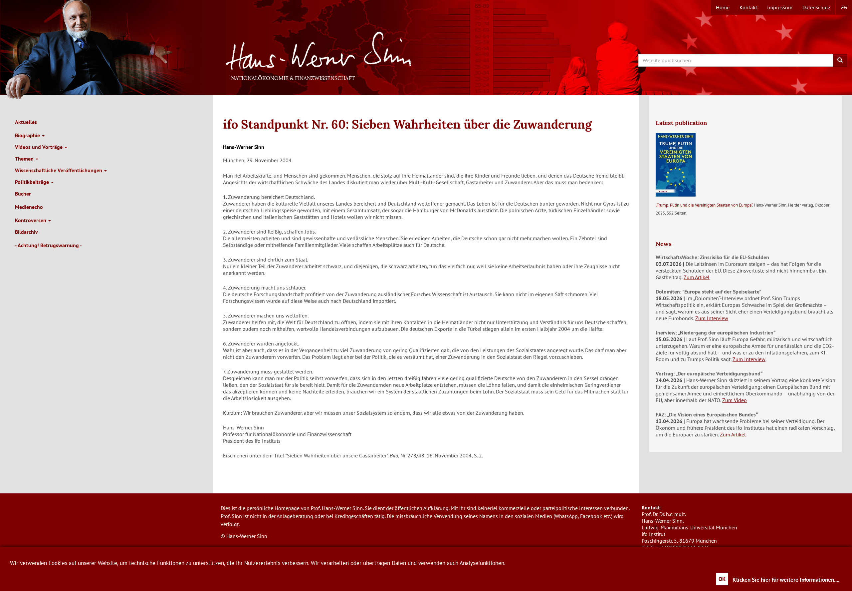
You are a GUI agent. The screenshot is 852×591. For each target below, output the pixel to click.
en (844, 7)
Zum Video (734, 400)
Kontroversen (31, 220)
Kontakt (748, 7)
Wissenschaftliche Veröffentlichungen (59, 170)
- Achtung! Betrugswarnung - (48, 245)
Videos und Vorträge (39, 147)
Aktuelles (26, 122)
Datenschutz (816, 7)
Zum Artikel (697, 277)
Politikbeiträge (32, 182)
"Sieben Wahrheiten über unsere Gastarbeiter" (336, 455)
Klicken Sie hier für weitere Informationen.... (786, 579)
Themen (25, 158)
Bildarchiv (26, 232)
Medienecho (29, 207)
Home (723, 7)
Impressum (779, 7)
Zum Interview (711, 318)
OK (722, 579)
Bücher (23, 193)
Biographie (28, 135)
